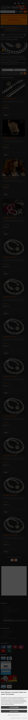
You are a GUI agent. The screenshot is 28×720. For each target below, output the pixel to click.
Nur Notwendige (14, 711)
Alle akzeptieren (14, 707)
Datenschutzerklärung (15, 718)
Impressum (24, 718)
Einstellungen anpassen (15, 715)
